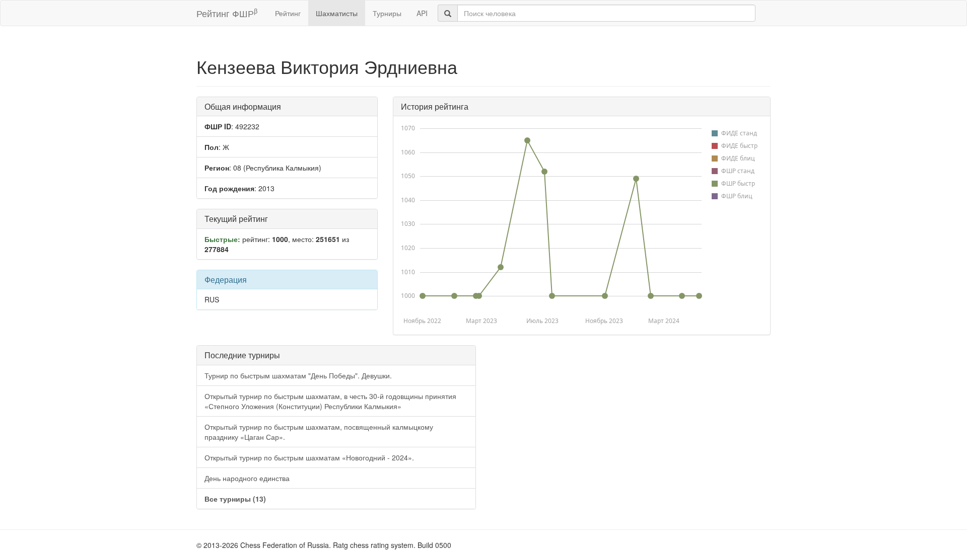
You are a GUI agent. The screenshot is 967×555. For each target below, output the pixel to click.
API (422, 13)
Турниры (387, 13)
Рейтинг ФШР (226, 13)
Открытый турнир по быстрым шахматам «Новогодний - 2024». (309, 457)
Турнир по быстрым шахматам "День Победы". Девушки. (298, 375)
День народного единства (247, 478)
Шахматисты (337, 13)
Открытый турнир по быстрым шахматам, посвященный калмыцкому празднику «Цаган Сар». (318, 432)
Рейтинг (288, 13)
